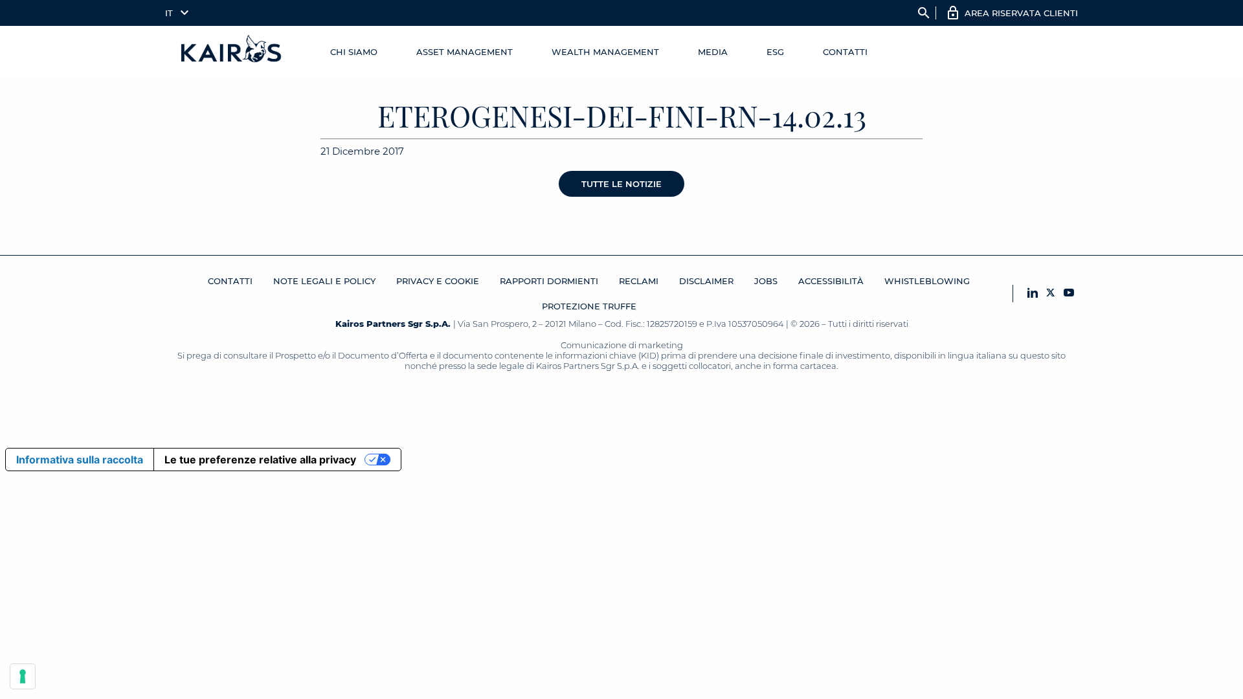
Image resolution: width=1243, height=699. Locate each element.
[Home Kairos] (231, 52)
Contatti (845, 52)
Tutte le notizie (621, 184)
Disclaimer (706, 281)
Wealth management (605, 52)
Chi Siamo (353, 52)
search (924, 13)
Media (713, 52)
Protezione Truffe (589, 306)
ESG (775, 52)
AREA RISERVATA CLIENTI (1021, 13)
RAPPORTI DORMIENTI (549, 281)
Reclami (638, 281)
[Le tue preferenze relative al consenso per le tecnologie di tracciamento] (22, 676)
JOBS (766, 281)
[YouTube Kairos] (1069, 293)
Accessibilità (831, 281)
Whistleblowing (927, 281)
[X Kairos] (1051, 293)
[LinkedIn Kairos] (1033, 293)
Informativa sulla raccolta (79, 459)
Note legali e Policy (324, 281)
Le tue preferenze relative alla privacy (260, 459)
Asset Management (464, 52)
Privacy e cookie (437, 281)
